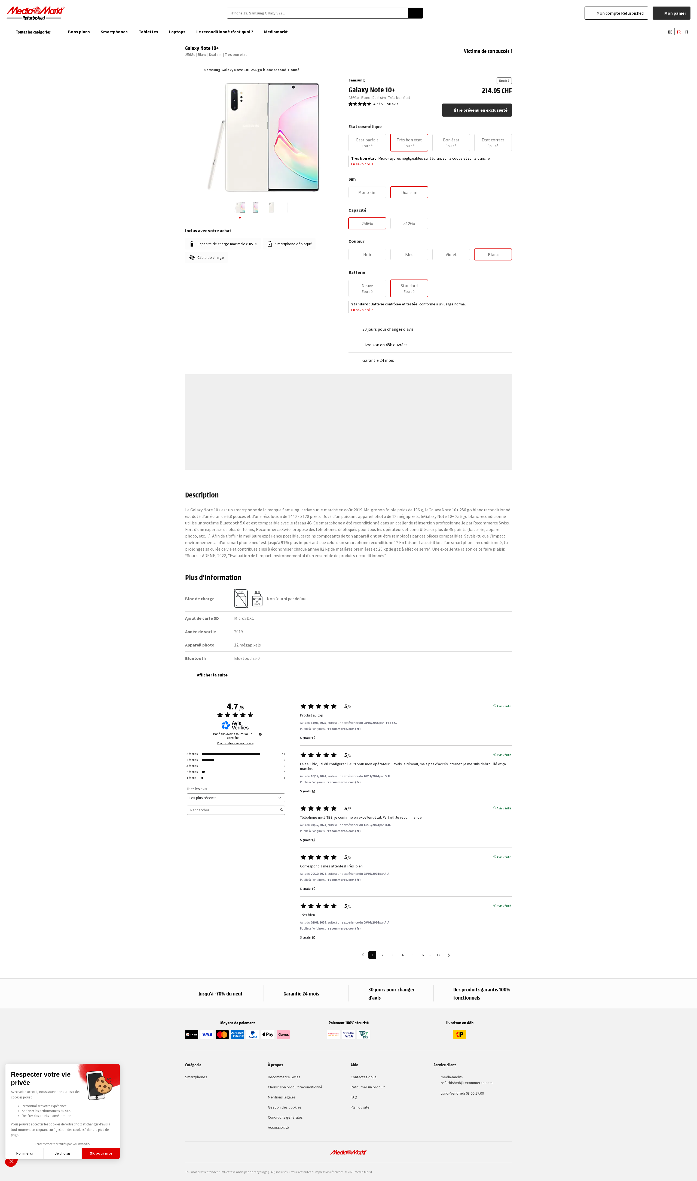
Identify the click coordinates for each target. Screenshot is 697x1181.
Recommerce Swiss (284, 1076)
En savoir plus (362, 164)
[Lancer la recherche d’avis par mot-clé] (281, 810)
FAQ (354, 1097)
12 (438, 954)
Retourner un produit (368, 1087)
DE (670, 32)
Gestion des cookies (285, 1107)
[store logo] (36, 13)
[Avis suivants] (448, 955)
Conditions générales (285, 1117)
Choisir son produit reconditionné (295, 1087)
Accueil (187, 69)
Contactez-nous (364, 1076)
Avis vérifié (504, 705)
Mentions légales (282, 1097)
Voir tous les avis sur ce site (235, 743)
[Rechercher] (415, 13)
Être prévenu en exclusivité (481, 110)
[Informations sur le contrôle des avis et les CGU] (260, 734)
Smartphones (196, 1076)
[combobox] (317, 13)
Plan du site (360, 1107)
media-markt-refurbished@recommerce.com (467, 1079)
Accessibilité (278, 1127)
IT (686, 32)
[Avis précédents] (362, 954)
